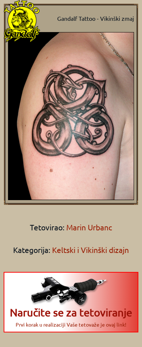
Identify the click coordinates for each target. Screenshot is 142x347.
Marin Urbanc (88, 227)
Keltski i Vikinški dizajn (90, 249)
